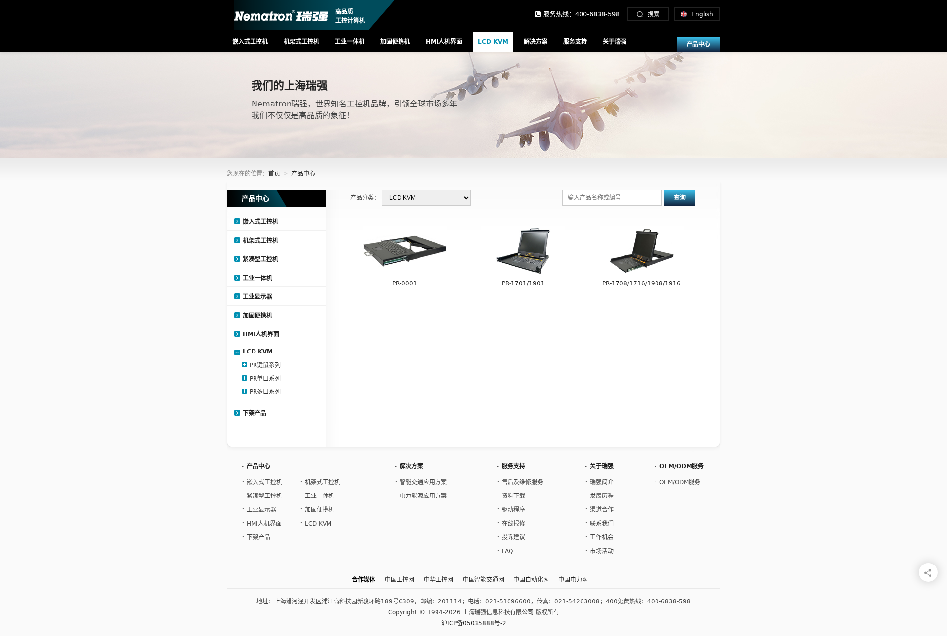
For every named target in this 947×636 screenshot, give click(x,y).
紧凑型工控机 (260, 259)
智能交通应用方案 (421, 481)
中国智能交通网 (483, 579)
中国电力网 (573, 579)
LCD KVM (493, 41)
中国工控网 (399, 579)
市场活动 (599, 550)
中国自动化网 (531, 579)
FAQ (505, 550)
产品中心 (698, 44)
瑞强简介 (599, 481)
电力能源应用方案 (421, 495)
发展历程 (599, 495)
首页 (274, 173)
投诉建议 (511, 536)
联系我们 (599, 522)
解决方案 (535, 41)
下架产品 (254, 413)
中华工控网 (438, 579)
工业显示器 (257, 296)
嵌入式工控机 (250, 41)
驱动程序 (511, 508)
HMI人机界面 (444, 41)
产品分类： (365, 197)
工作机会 (599, 536)
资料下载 (511, 495)
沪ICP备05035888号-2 (473, 623)
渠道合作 (599, 508)
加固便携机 (395, 41)
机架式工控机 (301, 41)
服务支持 (575, 41)
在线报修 (511, 522)
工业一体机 (349, 41)
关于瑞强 (614, 41)
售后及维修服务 (520, 481)
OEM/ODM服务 (677, 481)
